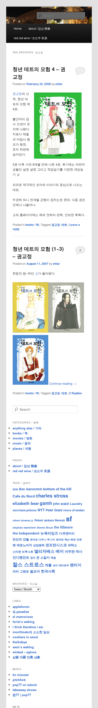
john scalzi (61, 503)
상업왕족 (38, 545)
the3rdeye (20, 642)
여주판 (70, 551)
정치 (32, 557)
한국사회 (48, 571)
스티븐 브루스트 (23, 551)
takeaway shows (24, 689)
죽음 (53, 557)
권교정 (17, 93)
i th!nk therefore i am (28, 627)
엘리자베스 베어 (49, 551)
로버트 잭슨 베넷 (66, 539)
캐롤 (48, 565)
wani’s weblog (23, 647)
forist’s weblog (23, 621)
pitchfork (19, 679)
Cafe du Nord (24, 496)
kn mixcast (21, 674)
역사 (79, 551)
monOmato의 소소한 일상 (31, 632)
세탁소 (72, 545)
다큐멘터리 (67, 533)
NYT (41, 510)
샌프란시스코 (56, 544)
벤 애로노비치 (22, 545)
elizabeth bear (26, 503)
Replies (75, 393)
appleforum (21, 606)
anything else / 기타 (27, 428)
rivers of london (73, 510)
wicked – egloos (24, 652)
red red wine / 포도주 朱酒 (30, 38)
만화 (79, 539)
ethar (59, 84)
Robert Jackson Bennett (49, 520)
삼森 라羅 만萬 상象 (26, 657)
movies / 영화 (22, 438)
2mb (15, 489)
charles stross (52, 495)
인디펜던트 (21, 557)
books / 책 (32, 224)
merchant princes (25, 510)
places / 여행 (22, 448)
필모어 (35, 571)
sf (69, 518)
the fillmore (63, 527)
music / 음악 (22, 443)
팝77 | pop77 (22, 694)
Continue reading (62, 383)
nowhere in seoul (25, 637)
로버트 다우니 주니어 (42, 539)
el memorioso (23, 616)
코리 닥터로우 (61, 565)
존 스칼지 (43, 557)
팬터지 (75, 564)
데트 (64, 224)
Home (18, 28)
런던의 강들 (21, 539)
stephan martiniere (24, 527)
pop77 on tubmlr (25, 684)
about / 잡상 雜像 (39, 28)
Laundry (76, 504)
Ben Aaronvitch (30, 489)
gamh (46, 503)
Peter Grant (54, 510)
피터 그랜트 (21, 571)
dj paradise (21, 611)
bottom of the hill (57, 489)
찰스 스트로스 (28, 564)
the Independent (26, 533)
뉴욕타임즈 (49, 533)
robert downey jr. (23, 520)
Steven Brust (45, 527)
